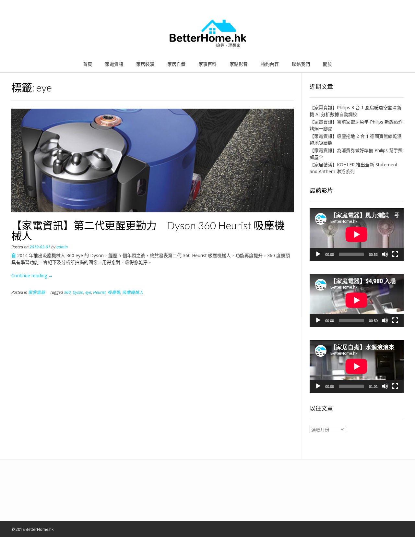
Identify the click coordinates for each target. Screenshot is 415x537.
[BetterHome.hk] (208, 33)
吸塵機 (114, 292)
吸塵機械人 (132, 292)
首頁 (87, 64)
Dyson (78, 292)
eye (88, 292)
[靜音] (385, 254)
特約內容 (270, 64)
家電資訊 (114, 64)
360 (67, 292)
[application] (357, 234)
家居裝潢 (145, 64)
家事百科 (207, 64)
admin (62, 247)
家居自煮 (176, 64)
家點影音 (239, 64)
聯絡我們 (301, 64)
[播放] (318, 254)
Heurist (99, 292)
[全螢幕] (395, 254)
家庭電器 (36, 292)
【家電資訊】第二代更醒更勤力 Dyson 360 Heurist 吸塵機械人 (148, 230)
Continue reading (32, 275)
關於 (327, 64)
